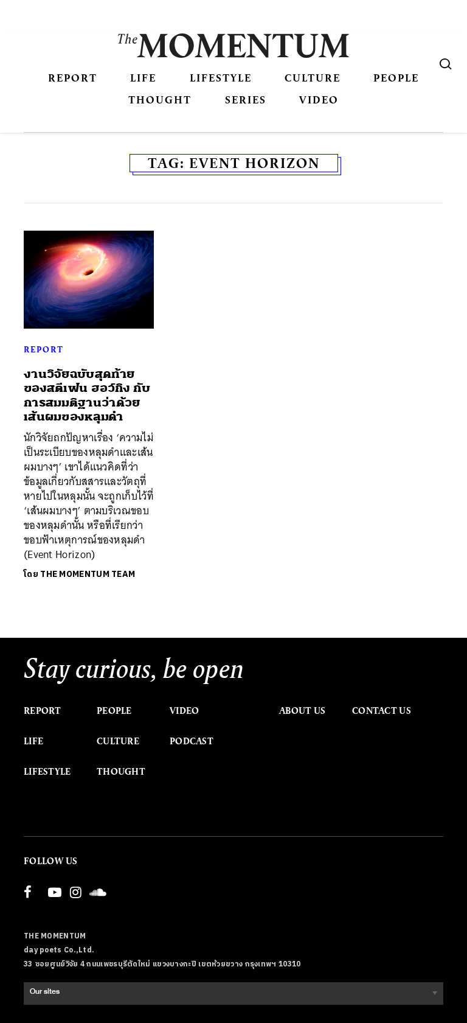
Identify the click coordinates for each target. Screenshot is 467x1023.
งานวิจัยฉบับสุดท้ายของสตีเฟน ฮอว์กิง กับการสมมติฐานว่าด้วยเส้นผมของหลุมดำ (87, 395)
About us (302, 711)
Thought (160, 99)
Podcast (191, 741)
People (396, 78)
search (446, 64)
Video (319, 99)
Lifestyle (221, 78)
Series (245, 99)
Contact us (381, 711)
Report (72, 78)
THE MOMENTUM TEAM (87, 574)
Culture (313, 78)
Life (143, 78)
